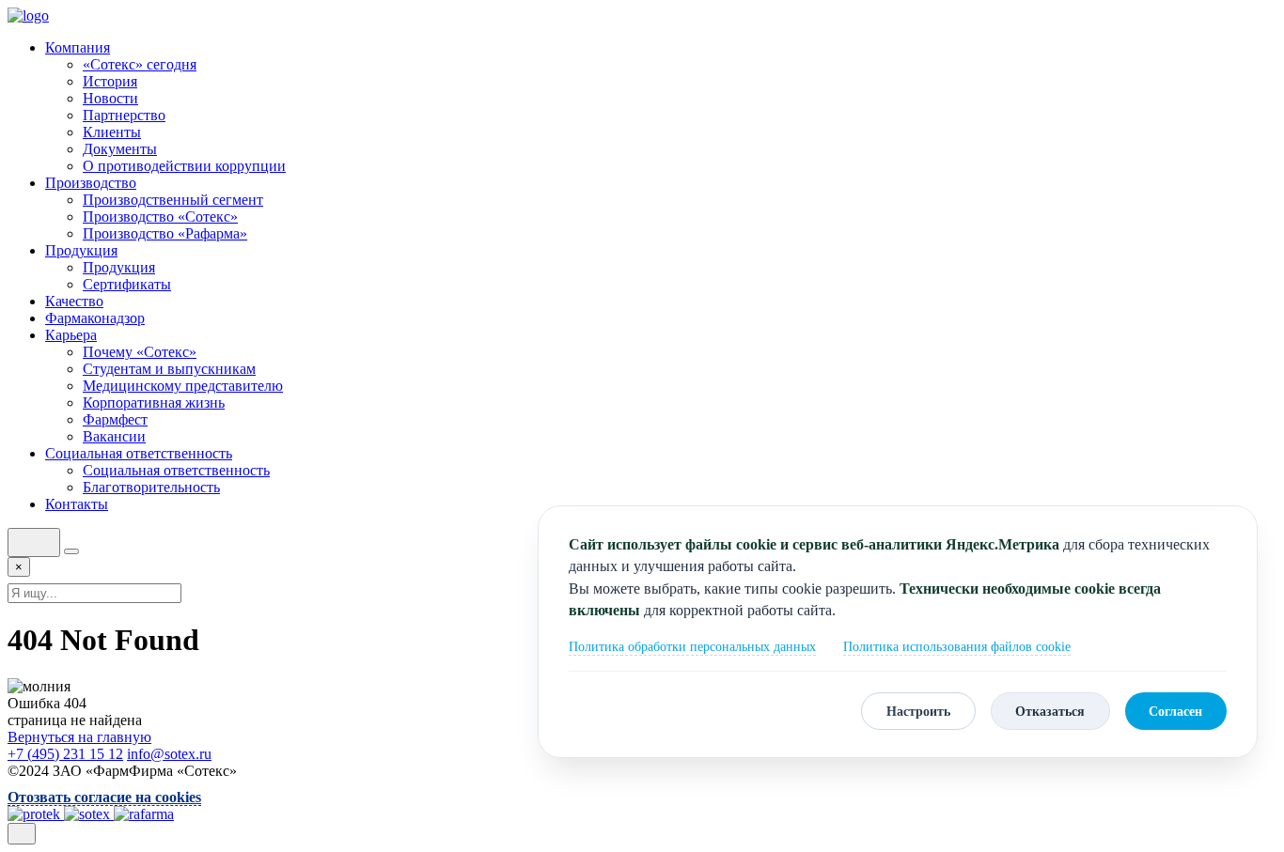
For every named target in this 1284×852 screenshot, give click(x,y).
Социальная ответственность (138, 453)
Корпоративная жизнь (154, 403)
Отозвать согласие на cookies (104, 797)
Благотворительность (151, 487)
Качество (74, 301)
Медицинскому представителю (183, 386)
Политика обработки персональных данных (692, 647)
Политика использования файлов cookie (957, 647)
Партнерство (124, 115)
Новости (110, 98)
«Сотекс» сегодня (139, 64)
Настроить (918, 711)
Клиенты (112, 132)
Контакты (76, 504)
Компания (77, 47)
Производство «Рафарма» (165, 233)
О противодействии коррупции (184, 166)
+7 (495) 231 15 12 (65, 754)
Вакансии (114, 436)
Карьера (71, 335)
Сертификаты (127, 284)
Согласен (1175, 711)
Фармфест (115, 419)
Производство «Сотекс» (160, 217)
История (110, 81)
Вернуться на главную (79, 737)
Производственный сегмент (173, 200)
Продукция (81, 250)
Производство (90, 183)
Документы (120, 149)
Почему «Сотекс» (139, 352)
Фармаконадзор (95, 318)
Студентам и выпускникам (169, 369)
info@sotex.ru (169, 754)
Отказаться (1050, 711)
